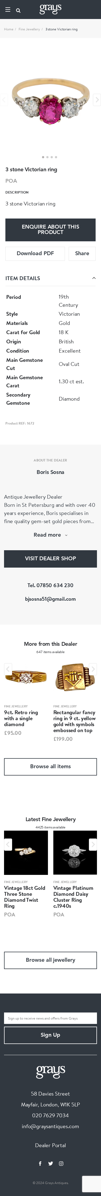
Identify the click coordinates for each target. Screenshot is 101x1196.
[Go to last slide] (8, 669)
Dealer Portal (50, 1145)
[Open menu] (7, 9)
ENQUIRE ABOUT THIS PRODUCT (50, 229)
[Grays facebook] (40, 1163)
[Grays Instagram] (61, 1163)
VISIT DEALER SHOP (50, 559)
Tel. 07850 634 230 (50, 585)
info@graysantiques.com (50, 1126)
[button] (43, 157)
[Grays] (50, 1071)
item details (22, 278)
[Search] (18, 9)
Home (8, 29)
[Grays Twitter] (50, 1163)
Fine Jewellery (29, 29)
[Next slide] (97, 100)
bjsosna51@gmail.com (50, 598)
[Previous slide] (4, 100)
